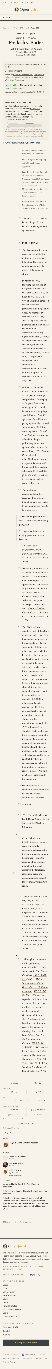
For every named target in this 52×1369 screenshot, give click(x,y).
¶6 (20, 243)
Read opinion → (15, 1175)
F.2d (27, 28)
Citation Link (24, 1101)
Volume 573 (18, 28)
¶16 (19, 815)
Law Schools (8, 1302)
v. (31, 288)
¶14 (19, 785)
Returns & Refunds (11, 1358)
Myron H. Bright (16, 1163)
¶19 (19, 959)
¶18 (19, 896)
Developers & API (10, 1327)
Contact (42, 1355)
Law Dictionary (9, 1292)
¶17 (19, 837)
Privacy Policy (9, 1362)
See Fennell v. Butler (32, 1067)
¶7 (20, 250)
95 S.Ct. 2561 (34, 904)
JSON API (7, 1335)
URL (8, 1101)
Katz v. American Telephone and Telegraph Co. (35, 1054)
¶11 (19, 545)
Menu (8, 17)
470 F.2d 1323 (29, 944)
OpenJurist (7, 28)
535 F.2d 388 (33, 616)
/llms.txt (6, 1331)
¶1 (20, 150)
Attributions (27, 1358)
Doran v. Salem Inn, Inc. (23, 75)
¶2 (20, 159)
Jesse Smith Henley (17, 1156)
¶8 (20, 280)
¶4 (20, 201)
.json (17, 1222)
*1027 (13, 458)
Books (5, 1313)
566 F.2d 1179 (29, 600)
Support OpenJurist (26, 1342)
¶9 (20, 387)
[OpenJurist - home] (26, 9)
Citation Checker (10, 1316)
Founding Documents (12, 1309)
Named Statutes (10, 1306)
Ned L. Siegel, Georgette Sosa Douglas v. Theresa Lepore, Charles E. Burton (24, 114)
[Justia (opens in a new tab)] (34, 1275)
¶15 (19, 804)
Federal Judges (9, 1295)
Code (5, 1288)
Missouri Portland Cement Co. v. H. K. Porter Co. (35, 612)
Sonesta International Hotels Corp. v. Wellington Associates (35, 987)
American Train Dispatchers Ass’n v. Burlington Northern (32, 549)
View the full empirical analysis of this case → (22, 143)
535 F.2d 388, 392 (31, 932)
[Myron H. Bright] (5, 1165)
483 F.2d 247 (40, 991)
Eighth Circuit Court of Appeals (26, 49)
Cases (5, 1285)
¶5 (20, 218)
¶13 (19, 627)
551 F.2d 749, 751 (31, 557)
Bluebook (42, 1101)
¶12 (19, 568)
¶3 (20, 172)
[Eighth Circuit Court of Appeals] (5, 1172)
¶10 (19, 489)
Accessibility (29, 1355)
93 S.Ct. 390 (38, 292)
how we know (17, 88)
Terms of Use (41, 1358)
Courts (6, 1299)
